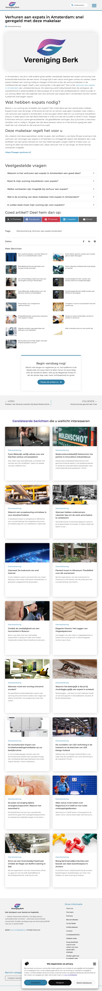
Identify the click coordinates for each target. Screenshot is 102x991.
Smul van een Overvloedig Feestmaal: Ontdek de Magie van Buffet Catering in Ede (27, 864)
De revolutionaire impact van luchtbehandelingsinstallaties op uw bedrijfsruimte (25, 747)
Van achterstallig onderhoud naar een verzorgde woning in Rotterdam (32, 279)
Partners (69, 916)
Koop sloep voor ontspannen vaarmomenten (29, 304)
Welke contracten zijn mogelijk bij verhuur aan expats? (51, 189)
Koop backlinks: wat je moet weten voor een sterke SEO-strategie (72, 947)
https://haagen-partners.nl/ (18, 152)
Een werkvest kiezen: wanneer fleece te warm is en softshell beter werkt (32, 255)
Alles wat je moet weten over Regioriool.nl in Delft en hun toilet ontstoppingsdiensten (71, 806)
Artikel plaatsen (72, 927)
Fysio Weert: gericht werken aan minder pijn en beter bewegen (80, 255)
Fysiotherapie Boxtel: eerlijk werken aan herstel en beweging (80, 292)
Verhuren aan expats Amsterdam (47, 231)
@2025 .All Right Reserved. (22, 930)
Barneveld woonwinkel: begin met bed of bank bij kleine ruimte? (32, 341)
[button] (94, 964)
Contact (69, 931)
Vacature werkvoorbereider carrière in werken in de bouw (79, 317)
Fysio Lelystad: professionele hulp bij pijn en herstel (80, 267)
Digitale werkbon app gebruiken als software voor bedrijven (31, 329)
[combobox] (79, 5)
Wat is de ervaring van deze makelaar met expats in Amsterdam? (51, 197)
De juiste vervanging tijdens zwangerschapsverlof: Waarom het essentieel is (24, 806)
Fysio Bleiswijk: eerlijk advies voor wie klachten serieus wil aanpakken (32, 292)
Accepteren (35, 983)
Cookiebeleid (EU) (73, 935)
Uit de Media (71, 923)
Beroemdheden (72, 920)
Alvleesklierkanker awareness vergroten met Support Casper (33, 317)
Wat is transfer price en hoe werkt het (79, 328)
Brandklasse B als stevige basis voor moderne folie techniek (31, 267)
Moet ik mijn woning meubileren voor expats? (51, 181)
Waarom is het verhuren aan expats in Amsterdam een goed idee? (51, 173)
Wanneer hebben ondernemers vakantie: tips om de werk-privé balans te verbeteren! (73, 515)
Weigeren (60, 983)
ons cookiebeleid (70, 975)
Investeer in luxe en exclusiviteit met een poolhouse (80, 304)
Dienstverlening (14, 26)
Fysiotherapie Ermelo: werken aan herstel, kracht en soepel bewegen (78, 279)
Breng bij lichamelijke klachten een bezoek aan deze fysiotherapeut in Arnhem (72, 864)
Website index (71, 938)
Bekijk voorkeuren (84, 983)
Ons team (70, 912)
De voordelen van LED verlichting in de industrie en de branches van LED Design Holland (73, 747)
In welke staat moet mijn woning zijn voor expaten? (51, 205)
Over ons (69, 908)
